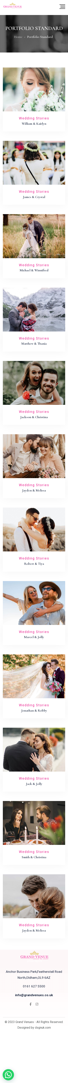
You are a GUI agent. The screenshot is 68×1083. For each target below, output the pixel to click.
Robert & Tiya (34, 564)
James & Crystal (34, 197)
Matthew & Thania (34, 343)
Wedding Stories (34, 118)
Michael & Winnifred (34, 270)
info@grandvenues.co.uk (34, 995)
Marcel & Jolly (34, 637)
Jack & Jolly (34, 784)
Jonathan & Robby (34, 710)
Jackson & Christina (34, 417)
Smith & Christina (34, 857)
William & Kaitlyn (34, 124)
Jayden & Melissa (34, 490)
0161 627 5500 (34, 986)
